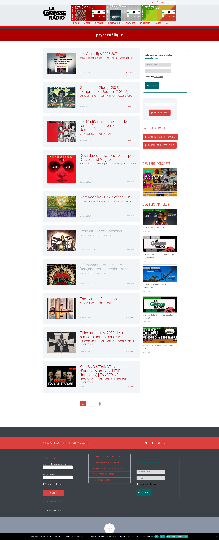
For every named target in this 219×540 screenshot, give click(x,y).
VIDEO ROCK (112, 58)
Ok (156, 536)
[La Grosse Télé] (170, 2)
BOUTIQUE (144, 23)
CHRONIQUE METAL (88, 201)
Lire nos (155, 76)
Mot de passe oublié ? (52, 500)
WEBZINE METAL (125, 96)
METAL (86, 23)
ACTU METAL (85, 163)
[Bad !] (104, 12)
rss (166, 2)
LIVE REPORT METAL (88, 96)
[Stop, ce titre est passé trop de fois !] (98, 12)
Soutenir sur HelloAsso (161, 136)
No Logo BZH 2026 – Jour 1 (153, 227)
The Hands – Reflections (99, 298)
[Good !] (93, 12)
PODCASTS (129, 23)
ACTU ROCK (98, 163)
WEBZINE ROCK (126, 58)
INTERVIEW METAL (87, 235)
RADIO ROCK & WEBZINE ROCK (106, 457)
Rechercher (161, 112)
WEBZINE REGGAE (159, 210)
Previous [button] (144, 183)
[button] (167, 24)
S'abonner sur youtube (161, 145)
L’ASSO (158, 23)
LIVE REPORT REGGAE (148, 210)
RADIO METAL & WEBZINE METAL (108, 463)
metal (108, 13)
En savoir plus (131, 72)
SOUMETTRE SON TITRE (55, 442)
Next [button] (175, 183)
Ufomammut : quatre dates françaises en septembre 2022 (104, 266)
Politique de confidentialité (177, 536)
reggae (143, 13)
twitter (152, 2)
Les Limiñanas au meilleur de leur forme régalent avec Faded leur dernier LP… (107, 125)
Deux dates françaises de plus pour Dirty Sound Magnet (108, 157)
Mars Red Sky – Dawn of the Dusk (106, 196)
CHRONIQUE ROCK (87, 134)
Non (162, 536)
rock (73, 13)
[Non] (216, 536)
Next (100, 403)
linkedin (161, 2)
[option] (160, 182)
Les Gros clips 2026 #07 (98, 53)
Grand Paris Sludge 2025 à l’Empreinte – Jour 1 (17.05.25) (104, 89)
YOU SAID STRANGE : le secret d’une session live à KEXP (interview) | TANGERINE (103, 370)
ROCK (76, 23)
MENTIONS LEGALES (81, 442)
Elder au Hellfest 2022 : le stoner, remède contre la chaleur (106, 334)
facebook (157, 2)
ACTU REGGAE (146, 298)
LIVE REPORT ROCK (107, 96)
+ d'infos (101, 15)
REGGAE (99, 23)
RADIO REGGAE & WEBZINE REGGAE (109, 468)
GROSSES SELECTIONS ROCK (91, 58)
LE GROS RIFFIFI (149, 171)
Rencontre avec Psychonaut (102, 230)
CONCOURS (114, 23)
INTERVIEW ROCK (87, 379)
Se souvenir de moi (53, 484)
